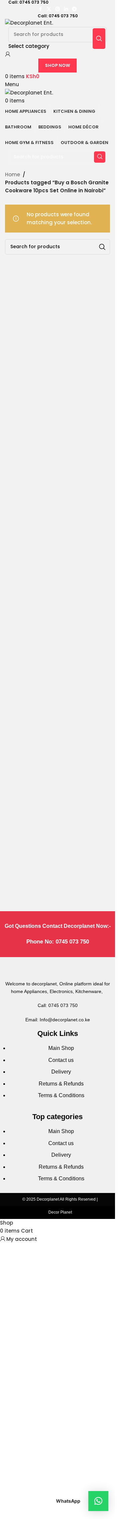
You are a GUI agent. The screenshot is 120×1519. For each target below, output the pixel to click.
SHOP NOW (57, 65)
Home (12, 174)
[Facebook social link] (41, 9)
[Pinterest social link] (57, 9)
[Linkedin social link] (66, 9)
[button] (98, 1501)
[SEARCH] (99, 38)
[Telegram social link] (74, 9)
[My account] (7, 54)
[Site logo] (29, 22)
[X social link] (49, 9)
